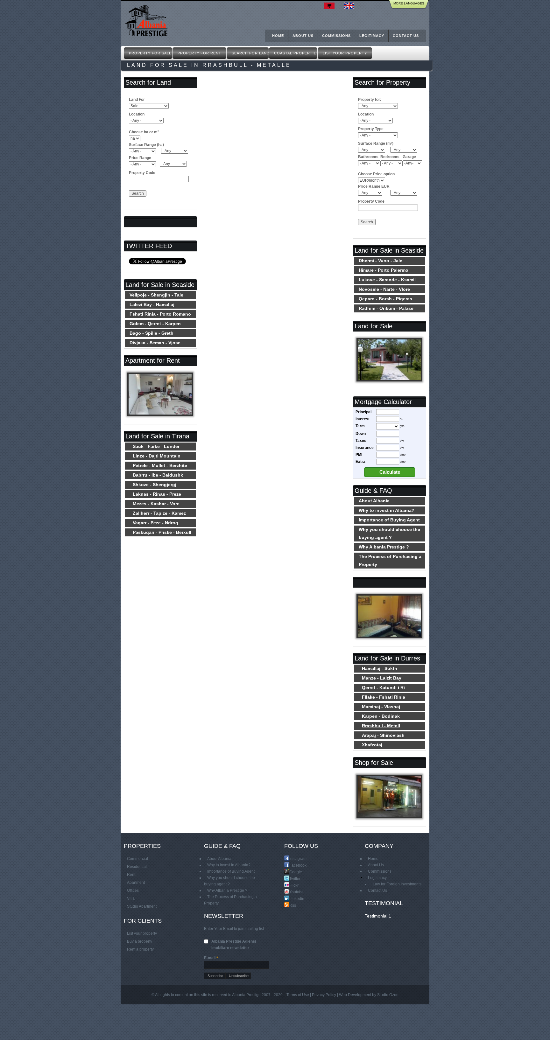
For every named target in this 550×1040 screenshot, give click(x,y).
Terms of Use (297, 995)
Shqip (331, 6)
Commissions (336, 36)
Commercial (137, 858)
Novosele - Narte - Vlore (384, 289)
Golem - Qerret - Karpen (155, 323)
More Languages (408, 3)
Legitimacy (371, 36)
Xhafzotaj (372, 744)
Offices (133, 890)
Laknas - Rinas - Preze (157, 494)
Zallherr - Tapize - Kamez (159, 513)
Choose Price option (376, 174)
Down (361, 433)
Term (360, 426)
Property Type (371, 129)
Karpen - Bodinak (381, 716)
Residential (137, 866)
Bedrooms (389, 157)
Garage (409, 157)
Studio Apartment (142, 906)
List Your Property (345, 53)
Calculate (389, 472)
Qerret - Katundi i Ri (383, 687)
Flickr (291, 885)
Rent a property (140, 949)
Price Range (140, 158)
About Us (303, 36)
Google (291, 872)
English (350, 6)
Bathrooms (368, 157)
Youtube (291, 892)
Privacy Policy (324, 995)
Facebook (291, 865)
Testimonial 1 (378, 915)
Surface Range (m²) (375, 143)
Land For (137, 99)
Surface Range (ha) (146, 145)
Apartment (136, 882)
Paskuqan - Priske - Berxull (162, 532)
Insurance (365, 447)
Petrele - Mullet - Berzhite (160, 465)
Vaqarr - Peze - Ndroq (155, 522)
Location (137, 114)
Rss (291, 905)
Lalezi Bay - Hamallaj (152, 304)
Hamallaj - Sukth (379, 668)
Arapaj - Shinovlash (383, 735)
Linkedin (291, 899)
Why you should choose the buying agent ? (389, 533)
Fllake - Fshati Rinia (383, 697)
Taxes (361, 440)
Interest (363, 419)
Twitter (291, 878)
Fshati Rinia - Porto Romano (160, 314)
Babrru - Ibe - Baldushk (158, 475)
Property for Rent (199, 53)
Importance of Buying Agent (389, 519)
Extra (360, 461)
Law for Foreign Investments (397, 884)
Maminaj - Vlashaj (381, 706)
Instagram (291, 858)
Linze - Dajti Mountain (156, 455)
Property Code (142, 173)
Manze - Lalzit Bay (381, 678)
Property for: (369, 99)
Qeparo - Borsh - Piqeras (385, 298)
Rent (131, 874)
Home (278, 36)
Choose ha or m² (144, 132)
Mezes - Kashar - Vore (156, 503)
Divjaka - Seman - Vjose (155, 342)
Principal (363, 412)
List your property (142, 933)
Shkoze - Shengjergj (154, 484)
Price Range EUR (374, 186)
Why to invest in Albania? (386, 510)
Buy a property (139, 941)
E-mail (211, 958)
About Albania (374, 500)
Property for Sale (150, 53)
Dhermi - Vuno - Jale (380, 260)
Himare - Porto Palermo (383, 270)
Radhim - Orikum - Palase (386, 308)
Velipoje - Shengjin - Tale (156, 294)
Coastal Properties (295, 53)
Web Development (355, 995)
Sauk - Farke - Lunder (156, 446)
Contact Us (406, 36)
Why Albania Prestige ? (384, 546)
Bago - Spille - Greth (151, 333)
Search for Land (250, 53)
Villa (131, 898)
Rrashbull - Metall (381, 725)
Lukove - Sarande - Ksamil (387, 279)
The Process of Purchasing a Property (390, 560)
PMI (359, 454)
